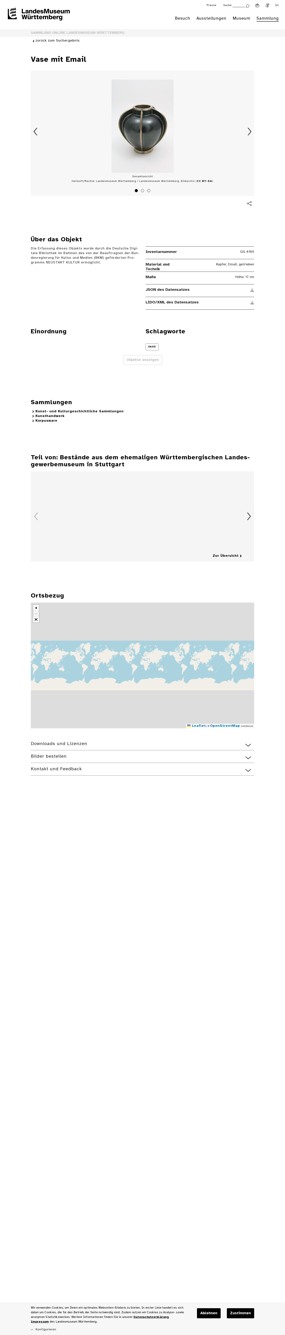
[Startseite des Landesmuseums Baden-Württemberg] (39, 17)
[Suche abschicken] (247, 5)
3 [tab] (149, 191)
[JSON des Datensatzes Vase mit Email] (252, 289)
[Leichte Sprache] (257, 5)
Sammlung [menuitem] (267, 18)
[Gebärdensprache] (267, 5)
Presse (211, 5)
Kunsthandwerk (50, 416)
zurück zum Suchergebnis (57, 41)
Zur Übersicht (226, 556)
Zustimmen (240, 1313)
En (277, 5)
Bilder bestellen (49, 756)
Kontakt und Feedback (56, 769)
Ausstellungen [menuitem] (211, 18)
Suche (227, 5)
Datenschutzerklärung (151, 1317)
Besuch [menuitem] (182, 18)
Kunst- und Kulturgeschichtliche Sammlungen (79, 411)
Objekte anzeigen (142, 360)
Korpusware (46, 421)
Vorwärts (249, 131)
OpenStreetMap (225, 726)
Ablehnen (208, 1313)
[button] (36, 608)
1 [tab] (137, 191)
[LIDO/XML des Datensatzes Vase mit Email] (252, 302)
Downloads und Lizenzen (59, 743)
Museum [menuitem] (241, 18)
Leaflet (198, 726)
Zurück (35, 131)
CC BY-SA (204, 181)
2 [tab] (143, 191)
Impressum (40, 1321)
